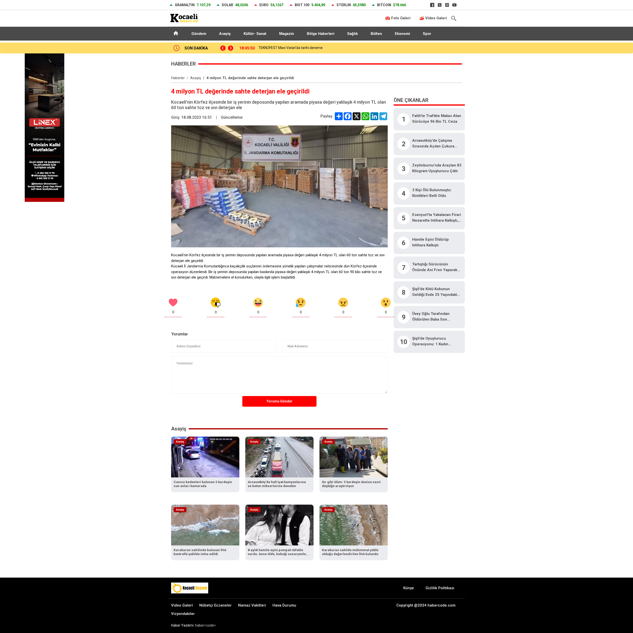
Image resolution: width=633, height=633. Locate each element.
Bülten (376, 33)
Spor (427, 33)
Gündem (198, 33)
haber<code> (205, 625)
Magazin (286, 33)
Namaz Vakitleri (252, 605)
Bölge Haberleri (320, 33)
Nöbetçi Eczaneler (215, 605)
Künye (408, 588)
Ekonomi (402, 33)
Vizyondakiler (183, 613)
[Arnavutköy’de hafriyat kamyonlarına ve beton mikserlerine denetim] (279, 456)
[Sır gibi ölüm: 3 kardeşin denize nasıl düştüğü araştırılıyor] (353, 456)
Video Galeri (435, 18)
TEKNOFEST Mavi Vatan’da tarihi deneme (290, 48)
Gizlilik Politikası (440, 588)
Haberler (178, 78)
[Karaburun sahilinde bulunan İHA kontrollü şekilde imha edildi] (205, 524)
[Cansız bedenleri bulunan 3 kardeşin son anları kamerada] (205, 456)
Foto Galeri (400, 18)
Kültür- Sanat (255, 33)
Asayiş (225, 33)
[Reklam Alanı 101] (44, 127)
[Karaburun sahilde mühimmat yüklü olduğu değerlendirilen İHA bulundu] (353, 524)
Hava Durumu (284, 605)
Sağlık (352, 33)
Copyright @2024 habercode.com (425, 605)
